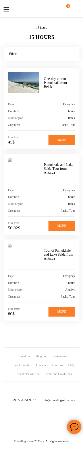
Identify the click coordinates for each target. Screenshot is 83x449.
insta (33, 420)
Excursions (23, 356)
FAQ (71, 365)
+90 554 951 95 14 (24, 400)
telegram (65, 420)
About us (57, 365)
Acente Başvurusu (28, 374)
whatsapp (49, 420)
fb (17, 420)
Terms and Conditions (58, 374)
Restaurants (60, 356)
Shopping (41, 356)
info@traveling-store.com (59, 400)
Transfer (41, 365)
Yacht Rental (22, 365)
